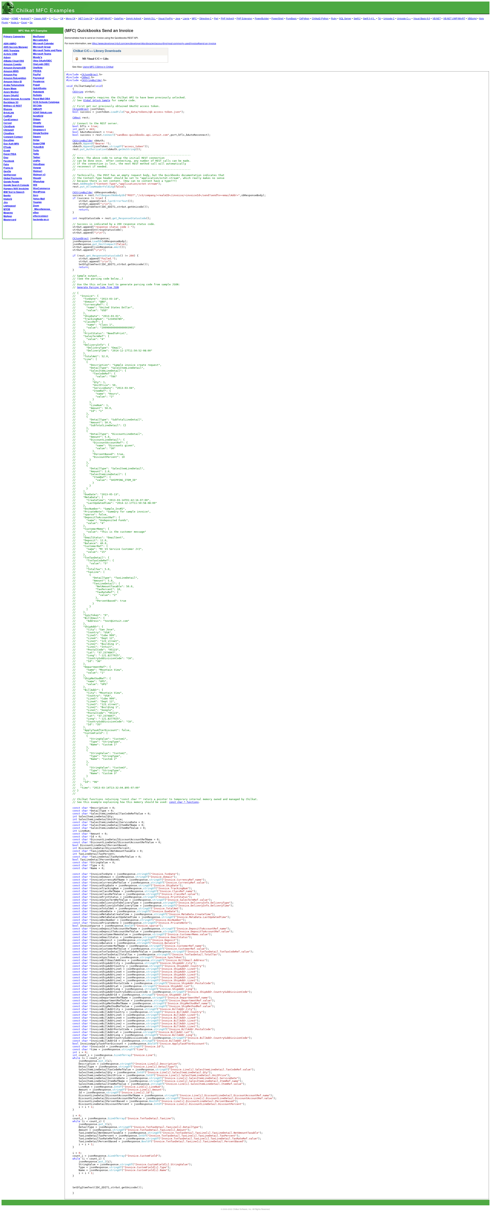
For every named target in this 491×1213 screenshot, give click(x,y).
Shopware (38, 126)
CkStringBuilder (92, 80)
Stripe (36, 140)
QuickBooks (39, 88)
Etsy (5, 157)
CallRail (7, 116)
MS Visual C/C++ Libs (95, 58)
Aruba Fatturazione (13, 85)
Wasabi (37, 178)
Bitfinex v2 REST (12, 105)
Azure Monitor (11, 92)
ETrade (7, 147)
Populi (36, 84)
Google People (11, 181)
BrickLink (8, 112)
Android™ (26, 18)
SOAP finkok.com (42, 112)
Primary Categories (14, 36)
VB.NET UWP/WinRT (454, 18)
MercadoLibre (40, 40)
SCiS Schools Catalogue (46, 102)
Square (37, 136)
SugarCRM (39, 143)
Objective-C (205, 18)
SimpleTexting (40, 133)
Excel (24, 22)
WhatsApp (38, 181)
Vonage (37, 167)
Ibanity (7, 195)
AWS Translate (11, 50)
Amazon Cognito (12, 64)
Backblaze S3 (10, 102)
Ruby (334, 18)
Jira (5, 202)
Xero (35, 195)
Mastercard (9, 219)
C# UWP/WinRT (103, 18)
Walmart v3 (39, 174)
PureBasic (291, 18)
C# (61, 18)
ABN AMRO (9, 43)
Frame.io (8, 167)
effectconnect (40, 216)
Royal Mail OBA (41, 98)
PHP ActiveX (227, 18)
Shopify (37, 122)
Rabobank (38, 91)
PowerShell (277, 18)
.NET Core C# (85, 18)
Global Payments (12, 178)
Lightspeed (9, 205)
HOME (14, 18)
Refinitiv (37, 95)
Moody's (37, 57)
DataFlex (119, 18)
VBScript (472, 18)
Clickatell (8, 130)
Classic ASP (40, 18)
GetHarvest (9, 174)
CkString (77, 91)
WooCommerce (41, 188)
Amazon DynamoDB (14, 67)
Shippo (36, 119)
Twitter (36, 157)
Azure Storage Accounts (16, 98)
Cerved (7, 123)
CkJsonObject (90, 74)
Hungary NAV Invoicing (16, 188)
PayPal (37, 74)
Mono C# (70, 18)
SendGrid (38, 116)
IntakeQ (7, 199)
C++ (55, 18)
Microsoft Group (42, 47)
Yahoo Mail (39, 198)
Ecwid (6, 150)
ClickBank (9, 126)
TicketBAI (38, 147)
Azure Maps (9, 88)
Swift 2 (357, 18)
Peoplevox (38, 81)
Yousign (37, 202)
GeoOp (7, 171)
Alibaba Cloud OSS (13, 61)
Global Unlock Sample (96, 100)
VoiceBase (39, 164)
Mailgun (7, 216)
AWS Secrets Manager (15, 47)
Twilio (36, 153)
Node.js (15, 22)
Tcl (379, 18)
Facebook (8, 161)
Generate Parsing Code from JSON (98, 287)
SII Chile (37, 105)
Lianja (186, 18)
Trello (36, 150)
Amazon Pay (10, 74)
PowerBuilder (262, 18)
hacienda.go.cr (41, 219)
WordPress (39, 191)
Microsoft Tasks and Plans (47, 50)
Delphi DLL (150, 18)
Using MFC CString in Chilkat (98, 66)
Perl (216, 18)
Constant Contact (13, 136)
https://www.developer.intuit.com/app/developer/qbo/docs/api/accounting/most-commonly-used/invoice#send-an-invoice (154, 43)
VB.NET (437, 18)
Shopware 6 (39, 129)
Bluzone (7, 109)
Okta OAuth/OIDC (42, 60)
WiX (35, 185)
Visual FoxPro (165, 18)
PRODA (37, 71)
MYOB (6, 209)
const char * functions (184, 802)
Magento (8, 212)
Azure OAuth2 (11, 95)
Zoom (36, 205)
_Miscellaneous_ (42, 209)
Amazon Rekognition (14, 78)
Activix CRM (10, 54)
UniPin (36, 160)
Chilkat (5, 18)
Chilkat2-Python (320, 18)
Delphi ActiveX (133, 18)
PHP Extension (244, 18)
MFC (194, 18)
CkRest (86, 77)
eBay (36, 212)
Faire (6, 164)
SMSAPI (37, 109)
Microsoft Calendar (43, 43)
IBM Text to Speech (13, 192)
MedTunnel (39, 36)
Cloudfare (8, 133)
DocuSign (8, 140)
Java (177, 18)
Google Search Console (16, 185)
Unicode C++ (404, 18)
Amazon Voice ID (12, 81)
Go (31, 22)
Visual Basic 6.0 (421, 18)
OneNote (38, 67)
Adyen (7, 57)
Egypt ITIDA (9, 154)
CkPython (304, 18)
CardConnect (10, 119)
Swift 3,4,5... (369, 18)
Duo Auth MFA (11, 143)
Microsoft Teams (42, 53)
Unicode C (389, 18)
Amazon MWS (11, 71)
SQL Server (345, 18)
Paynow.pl (38, 78)
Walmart (37, 171)
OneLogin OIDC (41, 64)
